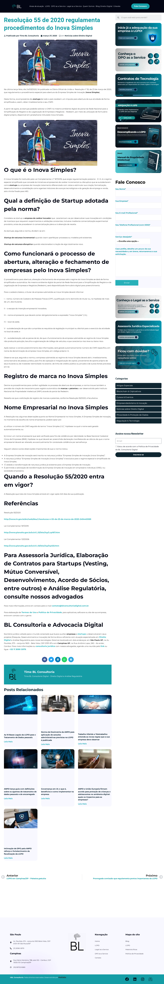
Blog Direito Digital (104, 6)
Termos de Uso (28, 612)
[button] (44, 659)
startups (82, 634)
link (102, 646)
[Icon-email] (150, 979)
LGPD (47, 6)
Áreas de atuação (36, 6)
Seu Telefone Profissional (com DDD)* (132, 225)
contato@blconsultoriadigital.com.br (70, 606)
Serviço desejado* (123, 237)
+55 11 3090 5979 (17, 649)
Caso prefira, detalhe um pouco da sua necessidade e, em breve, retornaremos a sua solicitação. (136, 251)
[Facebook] (127, 979)
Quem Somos (88, 6)
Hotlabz (62, 977)
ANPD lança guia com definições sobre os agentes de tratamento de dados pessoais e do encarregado (20, 791)
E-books (117, 6)
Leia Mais (8, 741)
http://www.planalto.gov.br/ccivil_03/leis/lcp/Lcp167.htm (32, 532)
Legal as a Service (74, 6)
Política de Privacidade (50, 612)
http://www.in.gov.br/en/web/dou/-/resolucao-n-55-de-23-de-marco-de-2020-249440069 (47, 519)
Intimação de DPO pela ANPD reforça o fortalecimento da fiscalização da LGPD (18, 851)
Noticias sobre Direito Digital (78, 36)
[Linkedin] (134, 979)
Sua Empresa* (121, 201)
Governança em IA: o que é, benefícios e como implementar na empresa (57, 791)
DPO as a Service (58, 6)
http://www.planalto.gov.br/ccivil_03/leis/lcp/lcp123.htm (31, 546)
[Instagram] (142, 979)
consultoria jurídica (45, 646)
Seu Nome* (120, 189)
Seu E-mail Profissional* (126, 213)
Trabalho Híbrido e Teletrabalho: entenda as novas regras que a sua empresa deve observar (94, 737)
